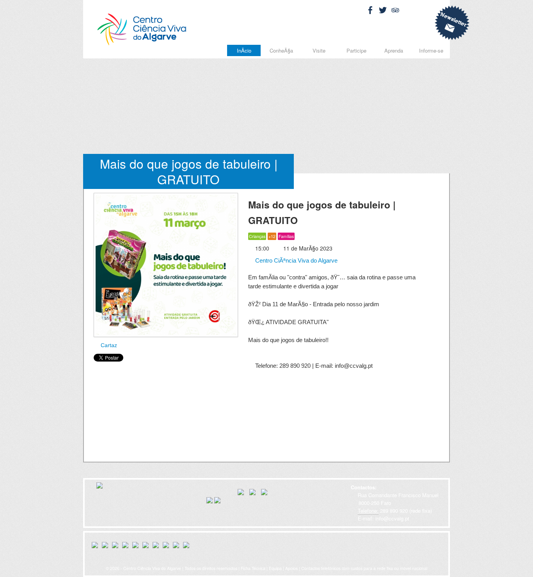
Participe (356, 50)
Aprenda (393, 50)
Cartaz (108, 345)
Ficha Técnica (253, 568)
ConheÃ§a (281, 50)
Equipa (275, 568)
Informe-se (431, 50)
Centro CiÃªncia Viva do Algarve (296, 260)
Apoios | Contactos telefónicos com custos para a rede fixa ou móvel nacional (356, 568)
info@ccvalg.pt (391, 518)
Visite (319, 50)
